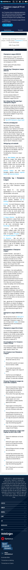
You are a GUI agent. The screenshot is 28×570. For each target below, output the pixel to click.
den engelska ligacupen (10, 235)
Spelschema (7, 30)
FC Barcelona (7, 238)
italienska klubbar (14, 174)
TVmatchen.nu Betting (7, 560)
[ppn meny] (23, 1)
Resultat (20, 30)
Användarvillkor (5, 557)
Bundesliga (6, 226)
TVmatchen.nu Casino (7, 563)
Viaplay (16, 322)
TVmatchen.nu (19, 40)
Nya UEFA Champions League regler (15, 120)
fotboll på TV (20, 317)
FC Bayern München (9, 217)
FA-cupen (16, 234)
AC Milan (6, 204)
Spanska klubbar (8, 170)
